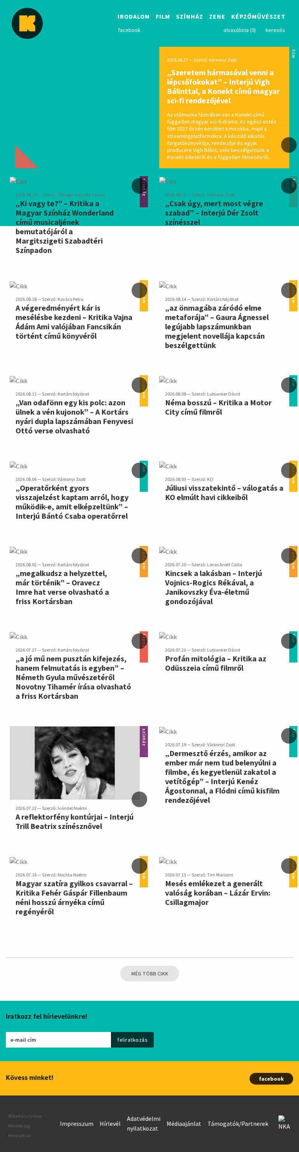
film (293, 51)
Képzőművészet (258, 17)
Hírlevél (110, 1123)
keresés (275, 30)
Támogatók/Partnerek (238, 1123)
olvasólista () (239, 30)
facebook (129, 30)
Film (163, 17)
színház (144, 730)
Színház (189, 17)
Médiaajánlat (184, 1123)
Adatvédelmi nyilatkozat (143, 1124)
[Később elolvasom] (289, 145)
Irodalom (134, 17)
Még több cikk (149, 973)
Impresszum (76, 1123)
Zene (217, 17)
